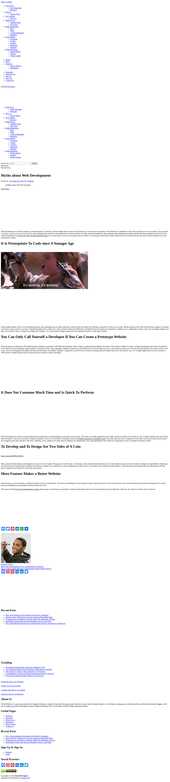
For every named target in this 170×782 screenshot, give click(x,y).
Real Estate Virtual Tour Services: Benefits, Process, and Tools (28, 621)
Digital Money (15, 52)
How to (8, 12)
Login (8, 754)
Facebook (13, 39)
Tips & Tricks (15, 14)
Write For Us (10, 74)
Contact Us (10, 80)
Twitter (12, 41)
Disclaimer (14, 68)
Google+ (13, 43)
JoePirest (30, 181)
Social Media (10, 37)
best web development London (27, 489)
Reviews (13, 18)
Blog (7, 62)
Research (13, 10)
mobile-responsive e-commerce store (92, 439)
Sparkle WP (25, 778)
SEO (12, 29)
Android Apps (15, 22)
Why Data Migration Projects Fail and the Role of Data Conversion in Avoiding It (35, 623)
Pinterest (13, 47)
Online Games (15, 56)
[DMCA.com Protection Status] (9, 772)
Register (9, 752)
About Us (9, 64)
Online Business (11, 50)
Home (8, 60)
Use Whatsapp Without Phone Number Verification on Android (29, 669)
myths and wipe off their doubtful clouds (33, 236)
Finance (13, 54)
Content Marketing (17, 33)
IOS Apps (13, 25)
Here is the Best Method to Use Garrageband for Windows (22, 567)
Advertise (9, 72)
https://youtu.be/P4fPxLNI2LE (12, 456)
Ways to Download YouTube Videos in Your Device (25, 676)
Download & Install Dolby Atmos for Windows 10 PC (25, 667)
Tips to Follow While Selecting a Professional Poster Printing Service (26, 569)
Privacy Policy (15, 66)
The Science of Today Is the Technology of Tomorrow (25, 672)
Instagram (13, 45)
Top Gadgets (10, 16)
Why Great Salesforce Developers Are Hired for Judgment (27, 615)
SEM (12, 31)
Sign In (8, 76)
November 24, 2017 (16, 181)
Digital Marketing (12, 27)
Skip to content (6, 2)
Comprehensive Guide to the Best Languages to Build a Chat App (30, 674)
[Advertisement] (70, 96)
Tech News (10, 6)
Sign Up (9, 78)
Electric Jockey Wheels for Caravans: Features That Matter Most (29, 617)
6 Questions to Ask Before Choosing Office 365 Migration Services (30, 619)
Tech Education (16, 8)
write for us (10, 706)
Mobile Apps (10, 20)
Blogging (13, 35)
